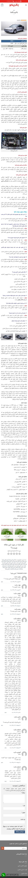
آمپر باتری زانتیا (12, 560)
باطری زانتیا (11, 563)
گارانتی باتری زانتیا (14, 567)
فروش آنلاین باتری (22, 866)
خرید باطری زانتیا (13, 566)
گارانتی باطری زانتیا (6, 567)
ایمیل (23, 812)
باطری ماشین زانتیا (10, 564)
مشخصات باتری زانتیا (18, 569)
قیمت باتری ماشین (22, 870)
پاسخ (2, 581)
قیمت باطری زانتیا (21, 567)
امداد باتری (24, 873)
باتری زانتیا (24, 561)
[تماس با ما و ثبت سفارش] (3, 875)
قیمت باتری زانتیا (5, 566)
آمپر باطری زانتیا (5, 560)
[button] (26, 5)
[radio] (19, 554)
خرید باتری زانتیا (20, 566)
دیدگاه (23, 793)
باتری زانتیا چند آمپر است (17, 561)
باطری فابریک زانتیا (18, 564)
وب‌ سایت (23, 819)
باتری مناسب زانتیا (17, 563)
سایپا (14, 10)
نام (24, 806)
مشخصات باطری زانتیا (9, 569)
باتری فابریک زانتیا (7, 561)
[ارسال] (2, 848)
